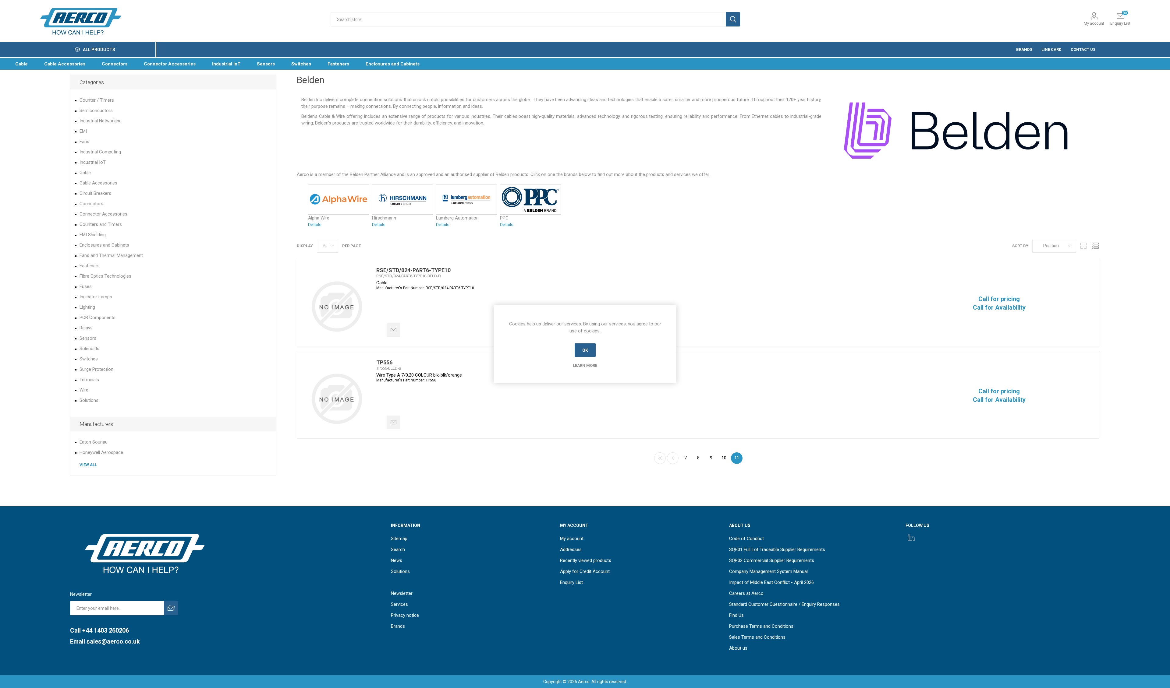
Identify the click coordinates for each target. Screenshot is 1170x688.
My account (1094, 23)
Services (399, 604)
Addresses (571, 549)
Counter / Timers (97, 100)
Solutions (89, 400)
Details (314, 224)
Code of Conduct (746, 538)
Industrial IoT (93, 162)
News (396, 560)
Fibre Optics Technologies (105, 276)
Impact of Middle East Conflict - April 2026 (771, 582)
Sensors (88, 338)
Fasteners (90, 266)
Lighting (87, 307)
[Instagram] (911, 537)
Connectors (91, 203)
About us (738, 648)
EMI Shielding (93, 234)
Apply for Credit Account (585, 571)
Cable (85, 172)
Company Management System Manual (768, 571)
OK (585, 350)
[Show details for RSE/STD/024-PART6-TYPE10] (336, 306)
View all (88, 464)
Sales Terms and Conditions (757, 637)
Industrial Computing (100, 152)
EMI (83, 131)
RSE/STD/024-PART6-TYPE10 (413, 270)
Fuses (86, 286)
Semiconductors (96, 110)
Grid (1083, 246)
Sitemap (399, 538)
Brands (398, 626)
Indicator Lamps (96, 297)
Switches (89, 359)
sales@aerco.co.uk (113, 641)
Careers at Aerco (746, 593)
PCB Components (97, 317)
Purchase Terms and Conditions (761, 626)
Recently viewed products (585, 560)
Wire (84, 390)
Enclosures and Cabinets (104, 245)
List (1095, 246)
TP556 (384, 362)
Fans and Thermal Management (111, 255)
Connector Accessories (103, 214)
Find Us (736, 615)
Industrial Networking (101, 121)
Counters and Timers (101, 224)
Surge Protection (96, 369)
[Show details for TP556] (336, 398)
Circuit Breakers (95, 193)
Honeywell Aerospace (101, 452)
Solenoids (89, 348)
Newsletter (402, 593)
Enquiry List (571, 582)
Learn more (585, 365)
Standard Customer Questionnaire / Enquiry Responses (784, 604)
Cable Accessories (98, 183)
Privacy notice (405, 615)
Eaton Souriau (94, 442)
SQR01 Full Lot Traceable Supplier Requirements (777, 549)
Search (398, 549)
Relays (86, 328)
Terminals (89, 379)
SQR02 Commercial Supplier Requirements (771, 560)
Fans (84, 141)
